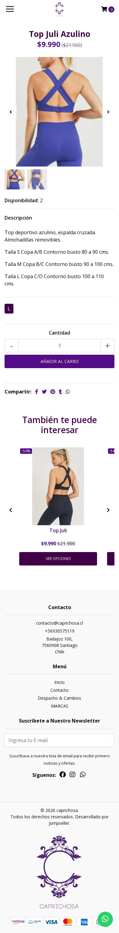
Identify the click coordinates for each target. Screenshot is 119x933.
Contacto (59, 690)
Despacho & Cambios (59, 698)
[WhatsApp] (83, 775)
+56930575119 (59, 631)
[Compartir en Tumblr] (60, 391)
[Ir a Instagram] (72, 775)
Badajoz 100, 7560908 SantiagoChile (60, 645)
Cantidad (59, 332)
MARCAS (59, 706)
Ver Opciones (58, 558)
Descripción (18, 217)
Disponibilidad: (22, 200)
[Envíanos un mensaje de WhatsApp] (105, 919)
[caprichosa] (59, 9)
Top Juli (58, 530)
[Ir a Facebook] (63, 775)
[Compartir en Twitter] (44, 391)
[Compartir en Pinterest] (52, 391)
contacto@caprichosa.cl (59, 623)
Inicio (59, 682)
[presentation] (11, 112)
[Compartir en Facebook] (36, 391)
